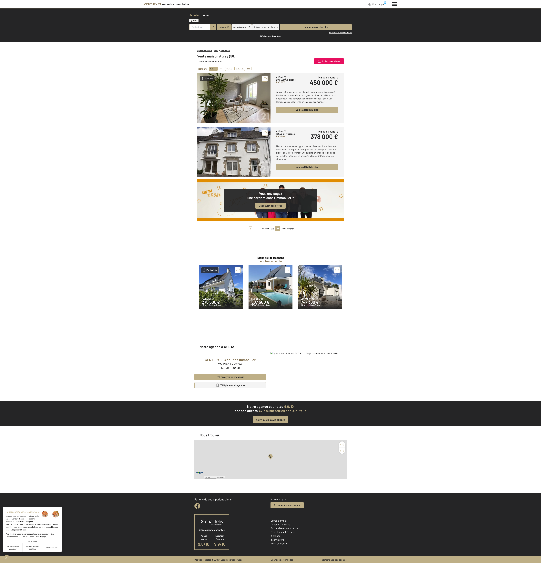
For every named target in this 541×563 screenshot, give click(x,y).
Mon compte (378, 4)
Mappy (221, 477)
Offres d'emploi (278, 520)
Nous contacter (279, 543)
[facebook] (197, 506)
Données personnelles (282, 559)
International (277, 539)
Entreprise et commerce (284, 528)
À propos (275, 535)
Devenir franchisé (280, 524)
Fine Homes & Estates (282, 532)
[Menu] (394, 4)
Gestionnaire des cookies (334, 559)
